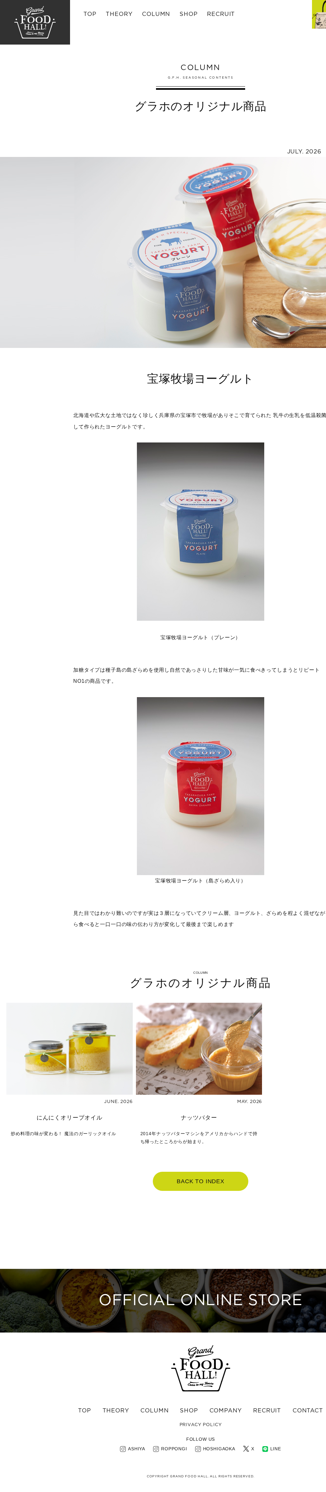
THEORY (119, 14)
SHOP (189, 1411)
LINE (275, 1448)
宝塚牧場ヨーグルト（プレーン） (200, 637)
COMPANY (225, 1411)
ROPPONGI (174, 1448)
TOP (89, 14)
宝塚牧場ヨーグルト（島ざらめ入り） (200, 880)
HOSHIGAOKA (219, 1448)
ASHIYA (136, 1448)
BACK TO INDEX (200, 1181)
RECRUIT (221, 14)
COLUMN (154, 1411)
